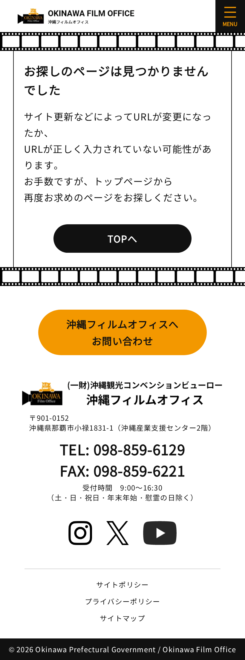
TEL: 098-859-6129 (122, 449)
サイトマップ (122, 618)
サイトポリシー (122, 584)
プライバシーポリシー (122, 601)
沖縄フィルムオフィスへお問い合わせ (122, 332)
